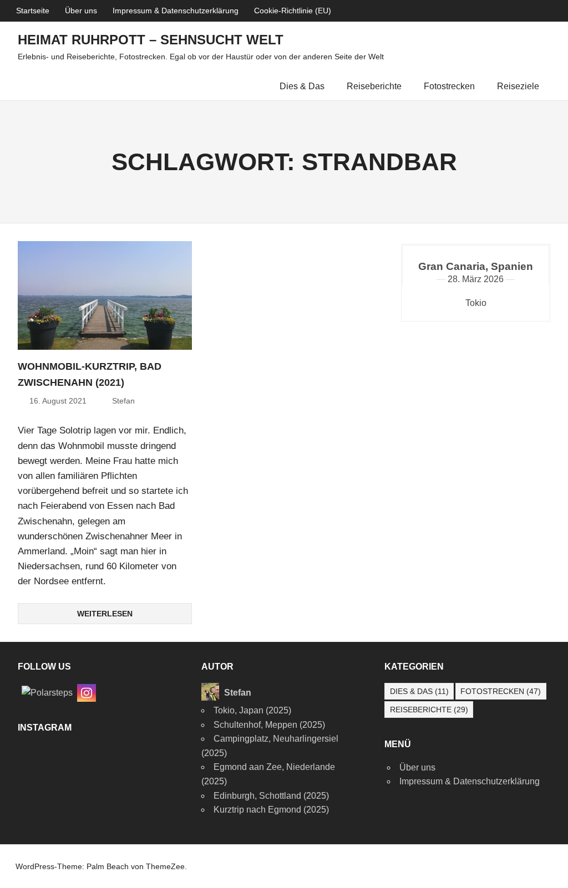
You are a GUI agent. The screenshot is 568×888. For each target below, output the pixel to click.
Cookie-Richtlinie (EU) (292, 10)
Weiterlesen (105, 613)
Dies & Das (302, 86)
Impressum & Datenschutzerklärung (176, 10)
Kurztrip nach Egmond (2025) (271, 809)
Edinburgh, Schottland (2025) (271, 795)
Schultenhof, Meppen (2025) (269, 724)
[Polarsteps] (47, 692)
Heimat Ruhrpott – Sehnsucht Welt (150, 39)
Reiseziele (518, 86)
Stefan (123, 400)
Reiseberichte (374, 86)
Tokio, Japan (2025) (252, 710)
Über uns (81, 10)
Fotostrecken (449, 86)
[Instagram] (86, 692)
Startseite (32, 10)
